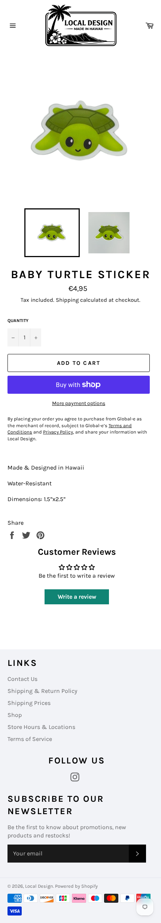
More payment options (78, 403)
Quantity (17, 320)
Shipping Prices (29, 702)
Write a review (77, 596)
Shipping (67, 300)
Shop (14, 714)
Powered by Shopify (76, 886)
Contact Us (22, 678)
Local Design (39, 886)
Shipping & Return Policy (42, 690)
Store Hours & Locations (41, 726)
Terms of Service (29, 738)
